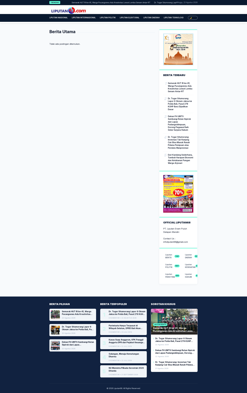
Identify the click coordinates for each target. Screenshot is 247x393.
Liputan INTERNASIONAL (84, 17)
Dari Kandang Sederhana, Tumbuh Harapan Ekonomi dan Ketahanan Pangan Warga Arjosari (180, 159)
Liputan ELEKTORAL (129, 17)
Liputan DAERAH (151, 17)
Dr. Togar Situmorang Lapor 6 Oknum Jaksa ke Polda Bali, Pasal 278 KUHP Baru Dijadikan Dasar (180, 104)
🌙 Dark (193, 18)
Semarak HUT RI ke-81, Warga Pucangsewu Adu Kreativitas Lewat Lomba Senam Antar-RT (106, 2)
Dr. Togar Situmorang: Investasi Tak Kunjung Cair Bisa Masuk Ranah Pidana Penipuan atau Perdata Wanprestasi (179, 142)
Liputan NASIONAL (58, 17)
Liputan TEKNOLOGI (173, 17)
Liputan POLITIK (108, 17)
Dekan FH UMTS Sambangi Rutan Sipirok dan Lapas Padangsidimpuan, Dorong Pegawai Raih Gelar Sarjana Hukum (179, 123)
